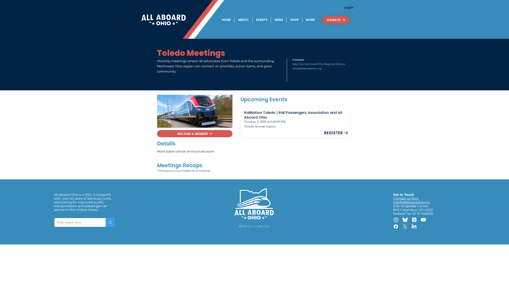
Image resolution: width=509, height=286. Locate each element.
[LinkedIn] (414, 226)
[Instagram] (396, 220)
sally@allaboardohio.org (306, 68)
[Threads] (414, 220)
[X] (405, 226)
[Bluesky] (405, 220)
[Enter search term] (110, 222)
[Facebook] (396, 226)
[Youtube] (423, 220)
